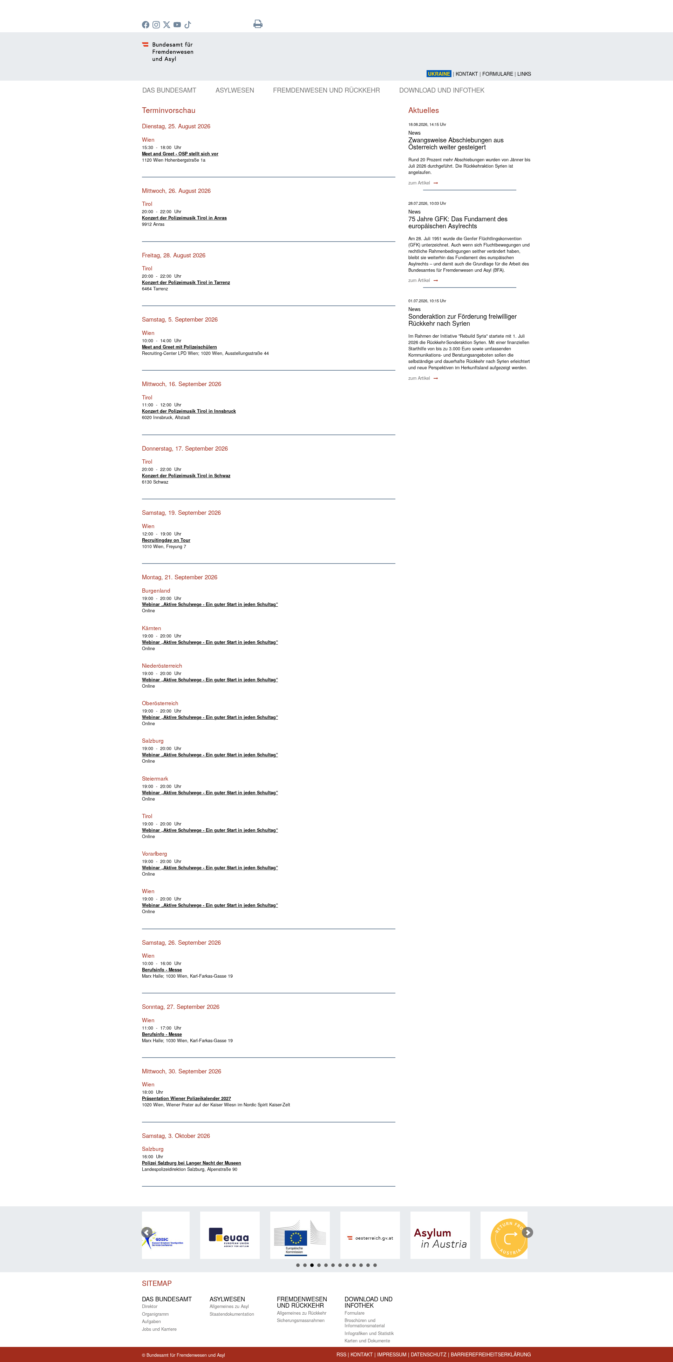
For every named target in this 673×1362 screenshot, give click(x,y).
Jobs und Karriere (159, 1329)
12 (375, 1265)
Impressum (392, 1354)
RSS (341, 1354)
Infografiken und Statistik (369, 1333)
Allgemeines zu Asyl (229, 1306)
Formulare (497, 73)
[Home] (270, 56)
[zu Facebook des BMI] (146, 25)
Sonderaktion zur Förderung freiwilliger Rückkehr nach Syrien (462, 319)
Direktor (149, 1306)
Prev (146, 1232)
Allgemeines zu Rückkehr (301, 1313)
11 (368, 1265)
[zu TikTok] (188, 25)
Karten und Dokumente (367, 1340)
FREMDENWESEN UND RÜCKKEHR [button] (326, 89)
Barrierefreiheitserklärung (491, 1354)
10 (361, 1265)
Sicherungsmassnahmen (301, 1320)
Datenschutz (429, 1354)
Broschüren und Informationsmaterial (365, 1323)
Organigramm (155, 1314)
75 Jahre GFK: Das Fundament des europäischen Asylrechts (458, 222)
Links (524, 73)
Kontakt (467, 73)
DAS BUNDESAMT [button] (169, 89)
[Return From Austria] (458, 1238)
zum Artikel (419, 183)
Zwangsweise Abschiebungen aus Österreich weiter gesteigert (456, 143)
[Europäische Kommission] (248, 1238)
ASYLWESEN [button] (235, 89)
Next (527, 1232)
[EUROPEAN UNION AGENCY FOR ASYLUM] (178, 1238)
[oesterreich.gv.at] (318, 1238)
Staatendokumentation (232, 1314)
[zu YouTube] (178, 25)
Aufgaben (151, 1321)
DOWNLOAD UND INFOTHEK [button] (441, 89)
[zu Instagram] (157, 25)
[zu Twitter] (167, 25)
